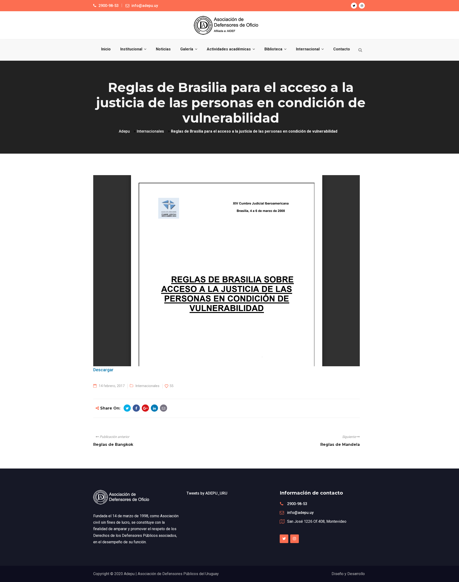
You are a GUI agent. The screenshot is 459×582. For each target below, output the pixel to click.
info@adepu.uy (300, 512)
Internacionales (147, 386)
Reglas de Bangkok (113, 444)
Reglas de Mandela (340, 444)
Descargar (103, 369)
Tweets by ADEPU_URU (206, 493)
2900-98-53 (297, 503)
